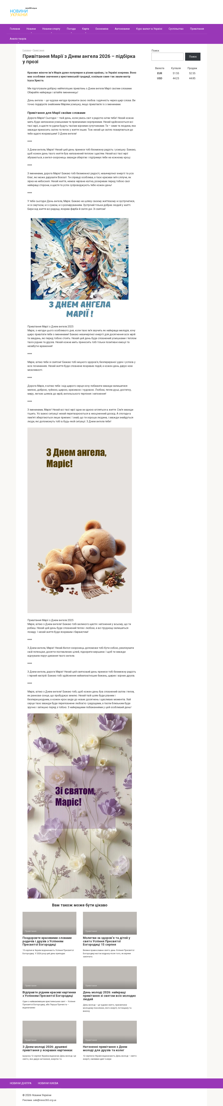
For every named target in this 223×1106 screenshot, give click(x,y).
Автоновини (122, 28)
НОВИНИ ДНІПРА (20, 1083)
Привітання (197, 28)
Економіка (102, 28)
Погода (71, 28)
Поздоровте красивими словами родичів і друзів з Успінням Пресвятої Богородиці (47, 941)
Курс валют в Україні (149, 28)
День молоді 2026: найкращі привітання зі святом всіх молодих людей (109, 995)
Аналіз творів (18, 38)
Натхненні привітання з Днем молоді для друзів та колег (105, 1048)
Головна (15, 28)
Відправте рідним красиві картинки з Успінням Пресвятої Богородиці (49, 994)
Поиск (155, 50)
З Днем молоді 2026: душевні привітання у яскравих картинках (47, 1048)
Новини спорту (51, 28)
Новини (31, 28)
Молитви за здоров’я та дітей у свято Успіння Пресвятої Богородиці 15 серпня (106, 941)
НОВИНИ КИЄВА (48, 1083)
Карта (85, 28)
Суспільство (176, 28)
